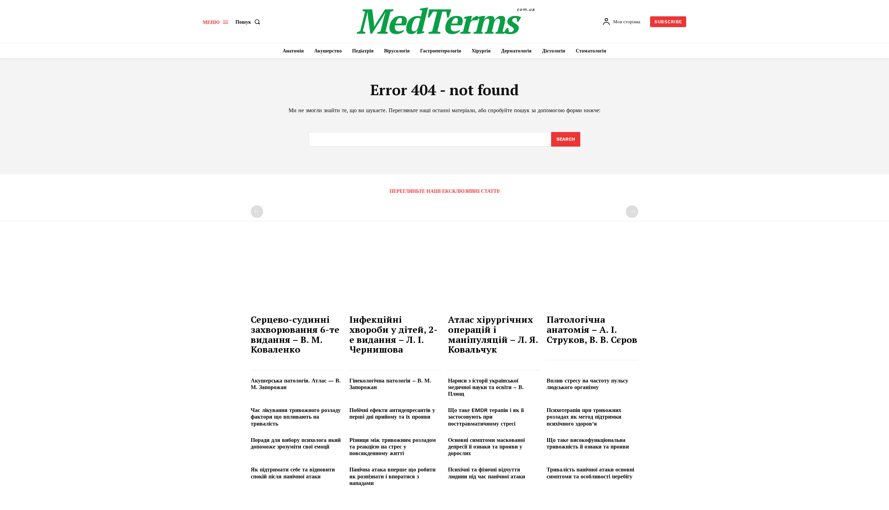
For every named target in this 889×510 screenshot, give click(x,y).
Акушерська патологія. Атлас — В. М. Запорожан (296, 383)
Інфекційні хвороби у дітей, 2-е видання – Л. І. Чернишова (393, 334)
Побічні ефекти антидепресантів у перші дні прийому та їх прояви (392, 413)
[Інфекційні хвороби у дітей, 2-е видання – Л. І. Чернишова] (395, 276)
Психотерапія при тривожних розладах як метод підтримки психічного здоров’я (584, 417)
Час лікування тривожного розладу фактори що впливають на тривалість (296, 417)
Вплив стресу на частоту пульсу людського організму (587, 383)
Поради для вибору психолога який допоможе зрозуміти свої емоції (296, 443)
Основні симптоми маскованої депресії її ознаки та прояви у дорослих (486, 446)
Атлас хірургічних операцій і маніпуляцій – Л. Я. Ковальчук (493, 334)
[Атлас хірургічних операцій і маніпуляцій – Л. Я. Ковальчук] (494, 276)
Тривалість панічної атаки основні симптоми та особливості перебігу (590, 472)
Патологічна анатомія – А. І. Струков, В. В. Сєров (592, 329)
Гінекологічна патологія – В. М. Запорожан (390, 383)
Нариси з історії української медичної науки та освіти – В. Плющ (486, 387)
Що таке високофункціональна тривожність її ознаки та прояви (588, 443)
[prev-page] (257, 211)
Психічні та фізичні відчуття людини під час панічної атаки (486, 472)
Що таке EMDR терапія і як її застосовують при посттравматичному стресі (486, 417)
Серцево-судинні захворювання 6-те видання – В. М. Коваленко (295, 334)
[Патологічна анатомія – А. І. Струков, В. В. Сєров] (592, 276)
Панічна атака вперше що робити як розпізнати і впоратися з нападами (392, 476)
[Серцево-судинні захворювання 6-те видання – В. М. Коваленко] (296, 276)
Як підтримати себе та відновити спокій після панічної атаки (293, 472)
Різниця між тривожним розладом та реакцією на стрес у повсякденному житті (392, 446)
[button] (249, 22)
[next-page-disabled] (632, 211)
